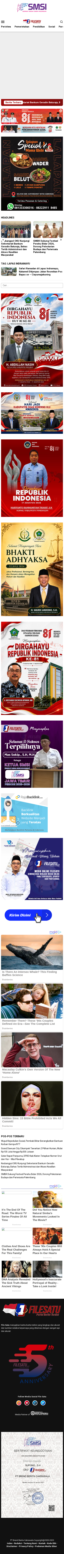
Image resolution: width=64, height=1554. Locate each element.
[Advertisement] (32, 65)
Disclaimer (12, 1546)
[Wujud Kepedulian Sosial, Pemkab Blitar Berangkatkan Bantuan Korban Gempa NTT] (48, 229)
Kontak (42, 1543)
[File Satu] (32, 21)
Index (9, 1543)
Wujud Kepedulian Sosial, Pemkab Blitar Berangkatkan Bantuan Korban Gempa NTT (47, 245)
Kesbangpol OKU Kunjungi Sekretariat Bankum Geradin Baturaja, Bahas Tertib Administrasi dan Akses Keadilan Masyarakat (28, 1166)
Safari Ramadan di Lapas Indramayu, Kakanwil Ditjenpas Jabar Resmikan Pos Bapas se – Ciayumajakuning (40, 271)
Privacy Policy (26, 1546)
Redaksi (18, 1543)
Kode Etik (51, 1543)
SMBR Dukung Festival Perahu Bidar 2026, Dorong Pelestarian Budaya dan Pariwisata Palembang (13, 247)
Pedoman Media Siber (46, 1546)
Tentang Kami (30, 1543)
